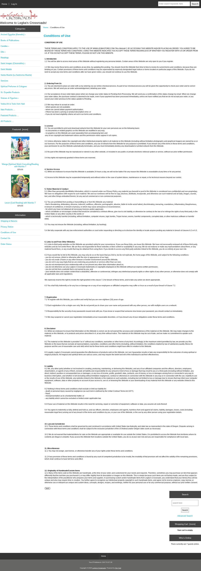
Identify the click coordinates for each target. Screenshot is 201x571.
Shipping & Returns (9, 221)
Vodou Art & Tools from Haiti (13, 104)
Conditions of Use (8, 232)
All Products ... (7, 121)
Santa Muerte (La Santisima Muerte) (16, 75)
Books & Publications (10, 40)
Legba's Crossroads (99, 568)
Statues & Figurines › (10, 98)
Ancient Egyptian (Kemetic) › (13, 34)
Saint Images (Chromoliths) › (13, 63)
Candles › (5, 46)
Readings (5, 58)
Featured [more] (20, 129)
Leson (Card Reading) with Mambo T (20, 203)
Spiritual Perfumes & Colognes (14, 86)
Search (185, 494)
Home (4, 4)
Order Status (6, 244)
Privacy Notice (7, 227)
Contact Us (5, 238)
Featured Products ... (10, 115)
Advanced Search (185, 516)
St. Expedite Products (10, 92)
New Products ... (8, 109)
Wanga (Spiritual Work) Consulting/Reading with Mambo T (20, 165)
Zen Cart (118, 568)
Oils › (3, 52)
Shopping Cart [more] (185, 524)
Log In (14, 4)
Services (4, 81)
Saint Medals (6, 69)
